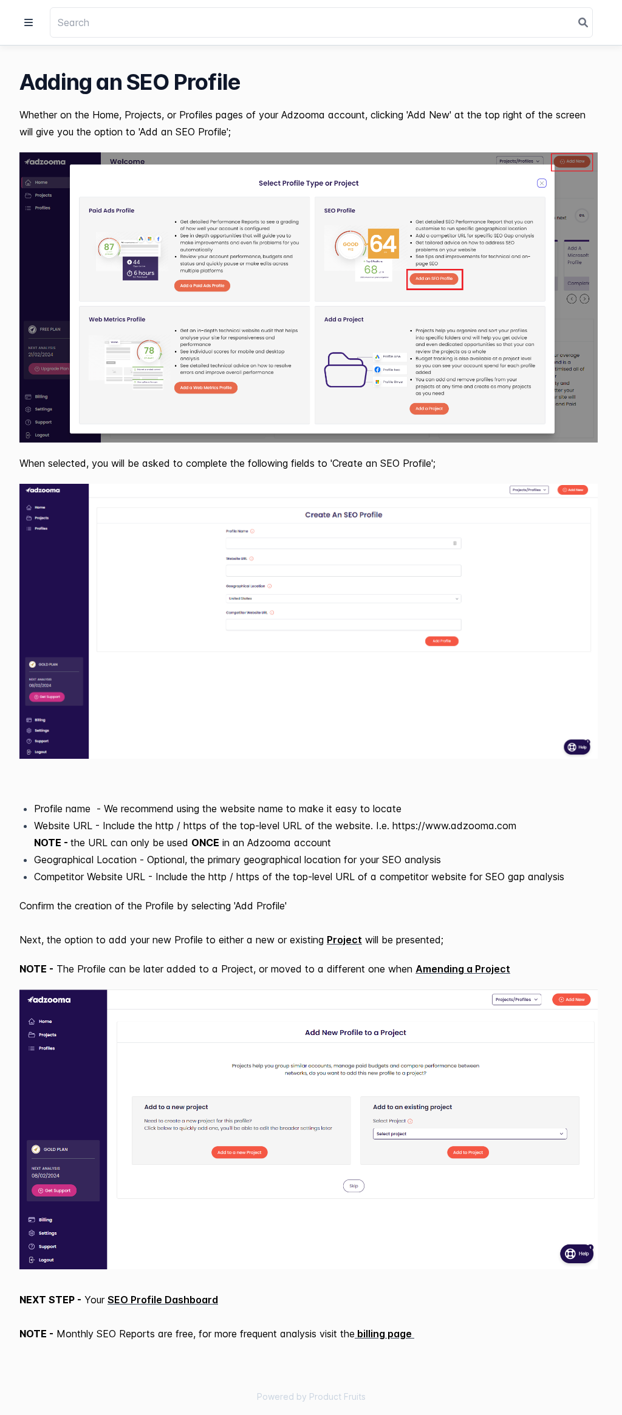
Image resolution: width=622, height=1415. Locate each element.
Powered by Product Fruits (311, 1396)
